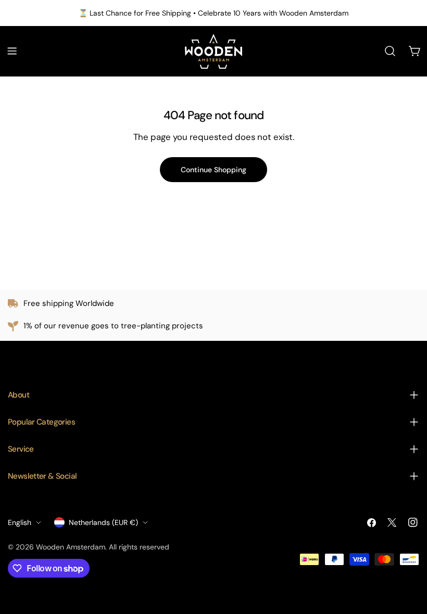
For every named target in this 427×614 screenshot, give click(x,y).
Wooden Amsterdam (70, 547)
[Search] (390, 51)
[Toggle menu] (12, 51)
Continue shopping (213, 169)
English (19, 522)
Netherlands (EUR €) (103, 522)
